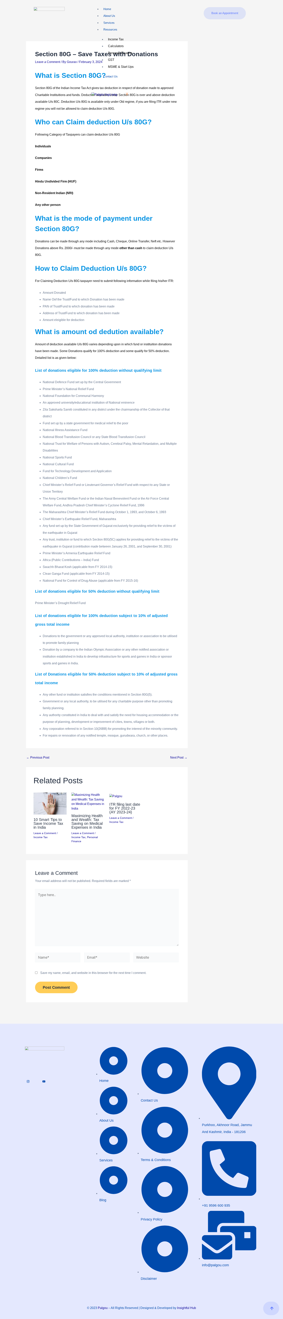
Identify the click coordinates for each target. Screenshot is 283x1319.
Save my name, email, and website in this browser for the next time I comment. (93, 972)
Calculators (116, 46)
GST (111, 59)
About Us (109, 15)
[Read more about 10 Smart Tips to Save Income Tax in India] (50, 803)
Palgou (103, 1308)
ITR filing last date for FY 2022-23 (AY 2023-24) (124, 808)
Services (109, 22)
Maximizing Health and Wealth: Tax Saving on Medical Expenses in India (87, 821)
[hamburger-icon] (189, 15)
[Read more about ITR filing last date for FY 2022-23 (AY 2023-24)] (115, 796)
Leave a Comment (47, 62)
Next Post (178, 757)
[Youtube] (43, 1081)
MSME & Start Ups (121, 66)
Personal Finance (120, 53)
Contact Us (110, 76)
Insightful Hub (186, 1308)
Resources (110, 29)
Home (107, 9)
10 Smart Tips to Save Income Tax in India (48, 823)
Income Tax (116, 39)
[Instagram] (28, 1081)
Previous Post (37, 757)
